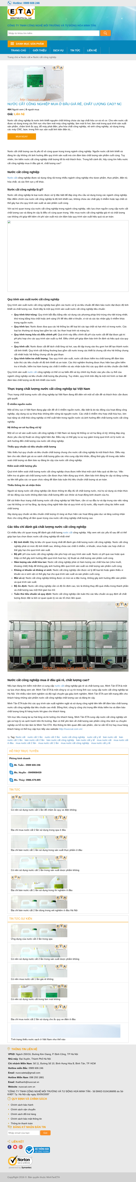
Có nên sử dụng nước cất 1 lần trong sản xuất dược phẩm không (45, 870)
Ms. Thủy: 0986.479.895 (27, 780)
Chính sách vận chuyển (23, 1109)
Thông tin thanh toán (22, 1123)
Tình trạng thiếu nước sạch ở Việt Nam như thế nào (38, 1039)
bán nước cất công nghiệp (60, 740)
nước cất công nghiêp (73, 737)
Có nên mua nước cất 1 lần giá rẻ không (32, 979)
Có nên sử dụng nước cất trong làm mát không (35, 999)
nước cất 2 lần (52, 737)
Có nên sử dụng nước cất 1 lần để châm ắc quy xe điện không (43, 809)
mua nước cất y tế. (101, 743)
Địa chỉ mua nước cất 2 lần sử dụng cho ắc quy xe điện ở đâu (43, 1019)
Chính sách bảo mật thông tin (26, 1118)
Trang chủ (18, 50)
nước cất (32, 372)
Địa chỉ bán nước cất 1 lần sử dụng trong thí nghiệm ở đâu (41, 890)
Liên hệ (92, 50)
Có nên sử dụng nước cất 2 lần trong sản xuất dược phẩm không (45, 959)
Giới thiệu (39, 50)
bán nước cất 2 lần (34, 740)
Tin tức (75, 50)
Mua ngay (22, 136)
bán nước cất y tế (85, 740)
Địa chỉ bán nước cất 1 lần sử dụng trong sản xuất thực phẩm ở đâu (46, 850)
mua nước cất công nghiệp (75, 743)
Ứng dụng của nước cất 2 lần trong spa (31, 939)
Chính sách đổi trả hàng (23, 1114)
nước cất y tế (94, 737)
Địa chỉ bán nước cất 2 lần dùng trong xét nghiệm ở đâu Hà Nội (44, 910)
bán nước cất (110, 737)
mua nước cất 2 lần (26, 743)
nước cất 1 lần (35, 737)
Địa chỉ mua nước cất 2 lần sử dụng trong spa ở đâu (38, 830)
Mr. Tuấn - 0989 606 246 (26, 765)
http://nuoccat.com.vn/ (70, 729)
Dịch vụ (58, 50)
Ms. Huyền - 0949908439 (27, 772)
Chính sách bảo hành (22, 1104)
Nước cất (12, 177)
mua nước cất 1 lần (48, 743)
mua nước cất (104, 740)
